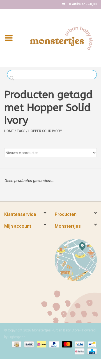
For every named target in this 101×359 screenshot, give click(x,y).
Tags (21, 131)
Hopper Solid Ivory (45, 131)
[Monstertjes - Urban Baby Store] (61, 37)
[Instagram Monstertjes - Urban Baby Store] (28, 4)
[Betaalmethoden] (16, 344)
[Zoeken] (13, 78)
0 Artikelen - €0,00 (82, 4)
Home (9, 131)
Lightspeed (17, 337)
